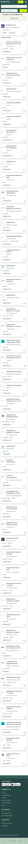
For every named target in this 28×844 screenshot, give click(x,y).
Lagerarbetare (10, 162)
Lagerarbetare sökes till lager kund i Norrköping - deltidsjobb (14, 723)
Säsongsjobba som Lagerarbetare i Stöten (13, 492)
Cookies (4, 798)
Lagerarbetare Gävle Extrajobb (12, 739)
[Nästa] (25, 771)
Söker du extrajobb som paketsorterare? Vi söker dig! (14, 43)
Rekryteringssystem (7, 815)
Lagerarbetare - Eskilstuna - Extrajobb (13, 310)
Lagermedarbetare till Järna (13, 615)
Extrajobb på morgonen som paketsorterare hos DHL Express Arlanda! (14, 357)
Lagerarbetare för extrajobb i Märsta (12, 523)
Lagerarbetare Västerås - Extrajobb (13, 584)
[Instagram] (2, 830)
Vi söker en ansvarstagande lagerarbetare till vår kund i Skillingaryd (12, 476)
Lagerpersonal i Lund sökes (12, 755)
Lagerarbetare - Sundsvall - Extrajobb (13, 600)
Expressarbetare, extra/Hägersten (11, 147)
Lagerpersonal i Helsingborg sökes (12, 416)
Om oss (4, 793)
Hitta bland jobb (6, 803)
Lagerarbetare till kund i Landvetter (13, 280)
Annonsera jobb (6, 813)
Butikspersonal (11, 25)
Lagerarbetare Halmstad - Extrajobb (14, 692)
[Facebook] (8, 830)
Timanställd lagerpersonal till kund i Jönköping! (13, 208)
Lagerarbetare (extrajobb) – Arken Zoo (13, 325)
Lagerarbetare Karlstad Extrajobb (13, 708)
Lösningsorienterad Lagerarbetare (12, 192)
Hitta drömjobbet (6, 823)
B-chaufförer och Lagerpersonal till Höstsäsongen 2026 (12, 663)
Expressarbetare (11, 89)
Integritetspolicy (6, 795)
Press (3, 805)
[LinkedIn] (5, 830)
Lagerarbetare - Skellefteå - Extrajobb (13, 431)
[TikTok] (11, 830)
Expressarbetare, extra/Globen (11, 131)
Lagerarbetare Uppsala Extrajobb (13, 553)
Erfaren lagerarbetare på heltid (14, 176)
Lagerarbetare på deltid (13, 371)
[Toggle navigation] (26, 2)
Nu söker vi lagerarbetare (10, 461)
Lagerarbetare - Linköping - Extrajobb (12, 631)
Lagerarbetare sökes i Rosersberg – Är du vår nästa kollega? (13, 400)
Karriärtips (5, 826)
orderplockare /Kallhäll (13, 103)
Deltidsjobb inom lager (13, 677)
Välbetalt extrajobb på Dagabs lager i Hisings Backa (13, 341)
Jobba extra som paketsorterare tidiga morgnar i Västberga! (13, 74)
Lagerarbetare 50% (12, 538)
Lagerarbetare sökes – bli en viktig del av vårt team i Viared (13, 647)
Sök (23, 10)
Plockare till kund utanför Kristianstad (14, 58)
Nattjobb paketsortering (14, 236)
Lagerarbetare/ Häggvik (13, 385)
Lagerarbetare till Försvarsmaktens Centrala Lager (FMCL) (13, 508)
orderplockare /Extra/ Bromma (13, 251)
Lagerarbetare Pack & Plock (13, 568)
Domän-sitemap (6, 800)
